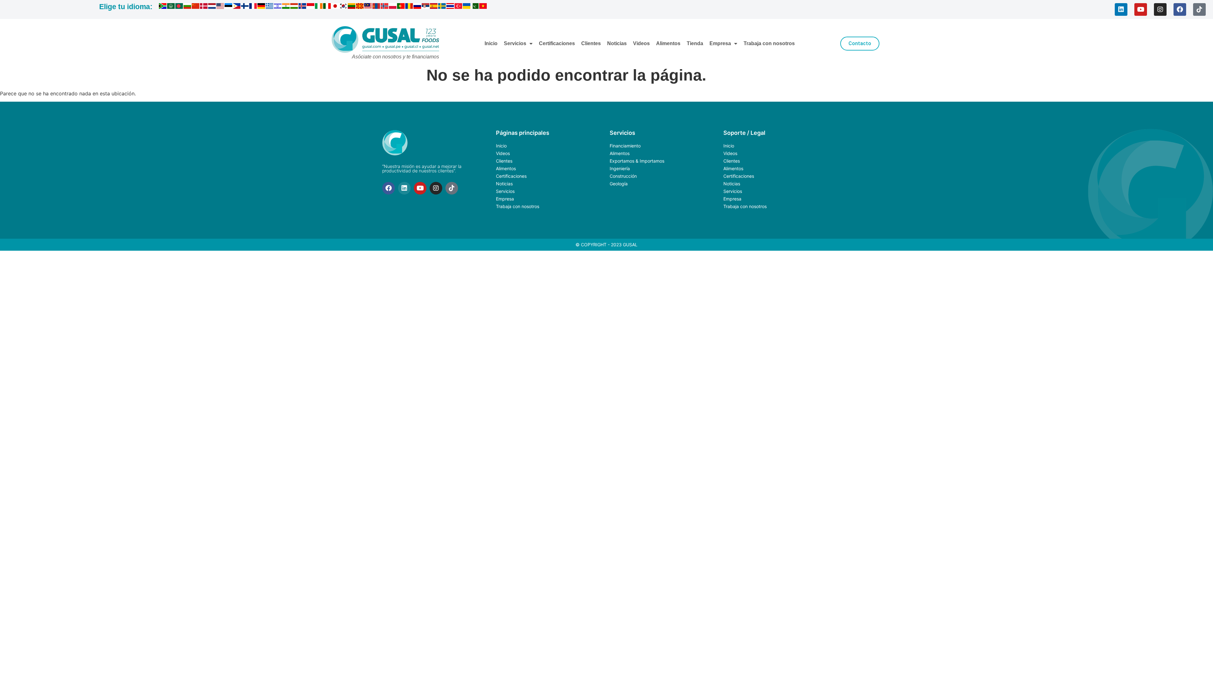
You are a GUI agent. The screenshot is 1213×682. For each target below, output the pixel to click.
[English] (220, 7)
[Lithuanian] (352, 7)
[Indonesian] (311, 7)
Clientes (591, 43)
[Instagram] (1160, 9)
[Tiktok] (1199, 9)
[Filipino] (237, 7)
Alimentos (668, 43)
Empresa (720, 43)
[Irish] (319, 7)
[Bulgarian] (188, 7)
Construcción (623, 176)
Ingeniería (620, 168)
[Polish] (393, 7)
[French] (253, 7)
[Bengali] (179, 7)
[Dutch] (212, 7)
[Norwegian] (385, 7)
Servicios (515, 43)
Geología (619, 183)
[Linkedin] (1121, 9)
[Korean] (344, 7)
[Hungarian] (294, 7)
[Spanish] (434, 7)
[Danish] (204, 7)
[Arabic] (171, 7)
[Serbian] (426, 7)
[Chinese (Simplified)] (196, 7)
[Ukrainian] (467, 7)
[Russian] (417, 7)
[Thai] (450, 7)
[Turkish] (459, 7)
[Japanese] (335, 7)
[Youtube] (1140, 9)
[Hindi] (286, 7)
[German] (261, 7)
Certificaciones (557, 43)
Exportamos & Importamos (637, 161)
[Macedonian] (360, 7)
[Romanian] (409, 7)
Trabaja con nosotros (769, 43)
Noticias (617, 43)
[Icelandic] (303, 7)
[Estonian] (229, 7)
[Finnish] (245, 7)
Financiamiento (625, 145)
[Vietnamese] (483, 7)
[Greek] (270, 7)
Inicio (491, 43)
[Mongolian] (376, 7)
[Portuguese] (401, 7)
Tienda (695, 43)
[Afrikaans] (163, 7)
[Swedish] (442, 7)
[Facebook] (1180, 9)
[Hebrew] (278, 7)
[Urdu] (475, 7)
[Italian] (327, 7)
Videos (641, 43)
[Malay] (368, 7)
